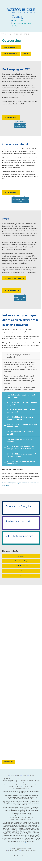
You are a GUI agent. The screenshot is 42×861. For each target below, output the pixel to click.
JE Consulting (24, 856)
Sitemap (29, 782)
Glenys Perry (20, 297)
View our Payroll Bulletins (14, 278)
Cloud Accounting (21, 561)
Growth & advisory (21, 566)
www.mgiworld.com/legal (20, 843)
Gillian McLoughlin (20, 199)
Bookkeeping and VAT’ (11, 47)
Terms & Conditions (27, 780)
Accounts (21, 556)
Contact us (8, 762)
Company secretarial (11, 54)
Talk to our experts (11, 290)
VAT (21, 576)
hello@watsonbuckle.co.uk (22, 23)
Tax (21, 571)
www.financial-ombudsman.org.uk (21, 819)
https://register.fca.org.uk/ (24, 798)
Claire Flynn (20, 124)
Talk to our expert (11, 118)
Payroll (26, 54)
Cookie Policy (20, 782)
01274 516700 (18, 21)
